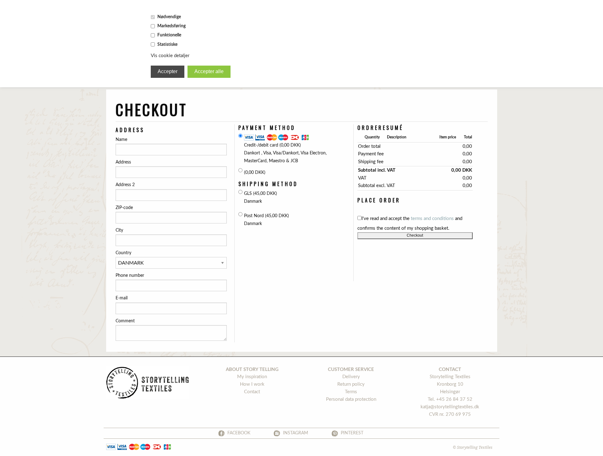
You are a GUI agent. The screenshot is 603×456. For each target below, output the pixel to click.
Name (121, 139)
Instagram (295, 433)
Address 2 (125, 185)
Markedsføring (171, 26)
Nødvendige (169, 17)
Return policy (351, 384)
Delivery (351, 376)
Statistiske (167, 44)
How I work (252, 384)
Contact (252, 391)
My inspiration (252, 376)
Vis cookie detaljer (170, 55)
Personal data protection (351, 399)
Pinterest (352, 433)
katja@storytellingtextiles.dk (450, 407)
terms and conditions (432, 218)
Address (123, 162)
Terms (351, 391)
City (119, 230)
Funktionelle (169, 35)
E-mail (122, 298)
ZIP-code (124, 208)
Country (123, 253)
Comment (125, 321)
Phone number (130, 275)
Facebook (238, 433)
